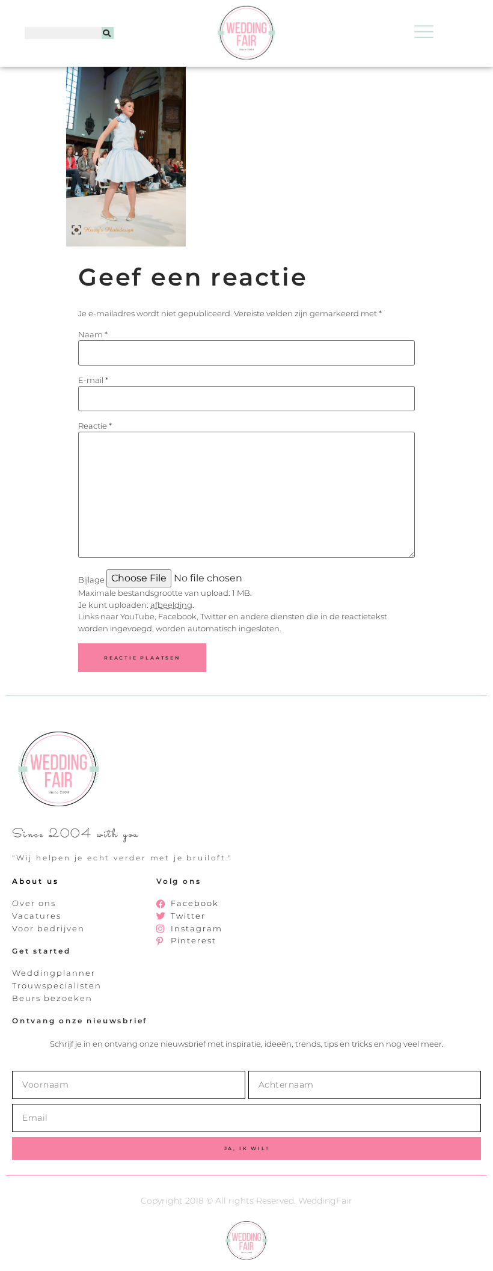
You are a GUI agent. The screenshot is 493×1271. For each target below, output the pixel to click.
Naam (93, 334)
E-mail (93, 380)
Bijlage (91, 580)
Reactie (95, 426)
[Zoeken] (108, 33)
